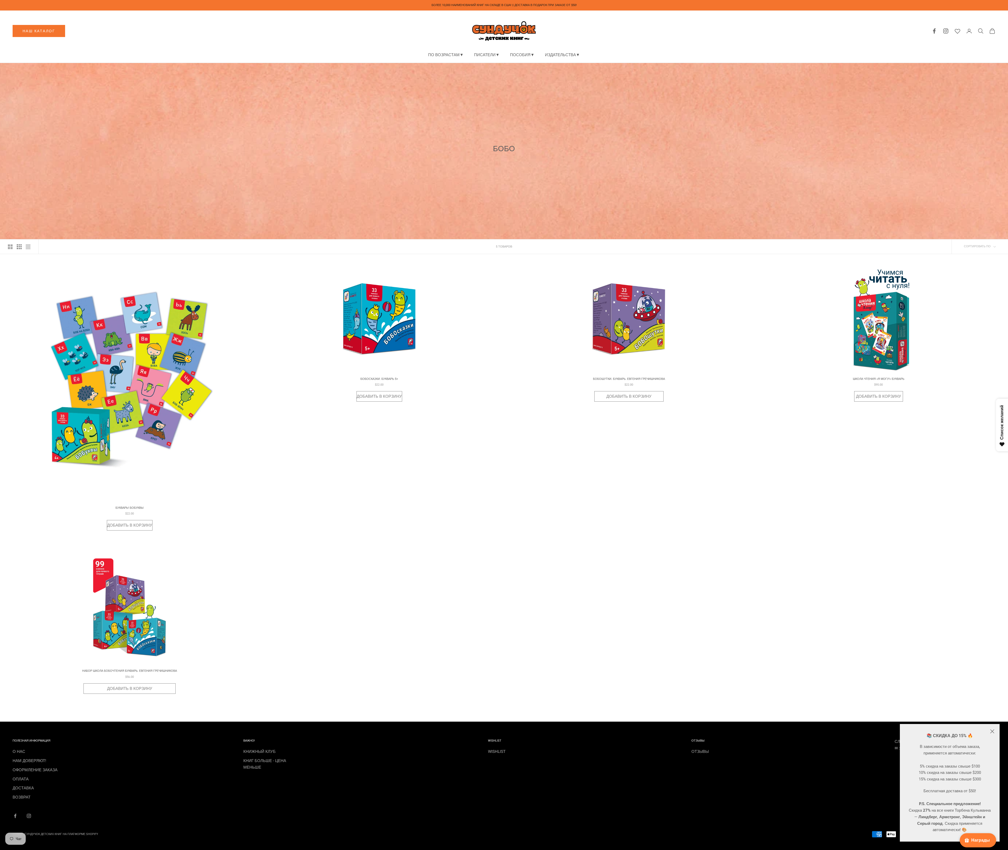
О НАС (19, 751)
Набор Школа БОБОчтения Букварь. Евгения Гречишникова (129, 671)
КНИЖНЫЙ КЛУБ (259, 751)
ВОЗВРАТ (21, 797)
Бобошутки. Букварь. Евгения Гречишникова (629, 379)
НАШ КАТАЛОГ (39, 31)
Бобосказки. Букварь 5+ (379, 379)
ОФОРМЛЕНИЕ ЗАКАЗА (35, 770)
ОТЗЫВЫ (700, 751)
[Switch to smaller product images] (19, 247)
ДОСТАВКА (23, 788)
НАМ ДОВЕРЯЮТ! (29, 760)
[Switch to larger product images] (10, 247)
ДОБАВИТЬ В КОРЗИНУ (129, 525)
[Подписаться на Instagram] (29, 815)
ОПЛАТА (21, 779)
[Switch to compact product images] (28, 247)
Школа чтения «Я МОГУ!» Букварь (878, 379)
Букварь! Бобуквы (130, 508)
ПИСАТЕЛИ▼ (487, 55)
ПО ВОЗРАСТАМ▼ (446, 55)
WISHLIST (497, 751)
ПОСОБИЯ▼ (522, 55)
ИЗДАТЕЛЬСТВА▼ (562, 55)
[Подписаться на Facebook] (15, 815)
